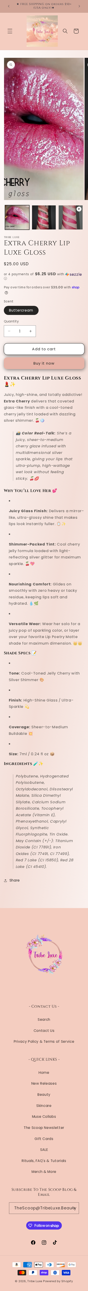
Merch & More (44, 1171)
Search (44, 1019)
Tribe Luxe (35, 1281)
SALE (44, 1149)
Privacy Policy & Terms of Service (44, 1041)
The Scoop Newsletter (44, 1127)
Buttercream (21, 310)
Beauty (44, 1094)
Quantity (11, 321)
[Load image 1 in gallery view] (17, 217)
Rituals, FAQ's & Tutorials (44, 1160)
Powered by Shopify (58, 1281)
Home (44, 1072)
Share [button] (14, 880)
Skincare (43, 1105)
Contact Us (44, 1030)
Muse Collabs (44, 1116)
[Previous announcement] (9, 6)
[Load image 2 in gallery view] (44, 217)
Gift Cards (44, 1138)
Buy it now (44, 363)
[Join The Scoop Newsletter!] (73, 1208)
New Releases (44, 1083)
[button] (10, 31)
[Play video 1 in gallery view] (70, 217)
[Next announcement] (79, 6)
